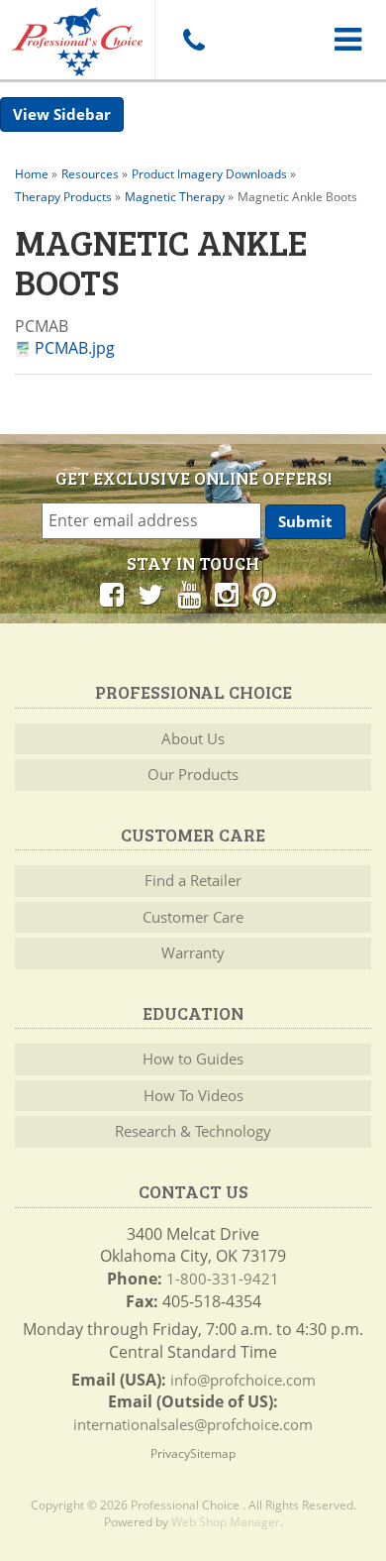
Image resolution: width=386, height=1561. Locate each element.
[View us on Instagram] (227, 594)
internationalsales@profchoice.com (193, 1424)
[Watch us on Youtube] (189, 594)
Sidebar (82, 114)
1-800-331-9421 (222, 1278)
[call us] (193, 39)
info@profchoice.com (243, 1380)
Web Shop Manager (225, 1521)
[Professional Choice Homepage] (77, 38)
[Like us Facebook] (112, 594)
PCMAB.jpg (75, 348)
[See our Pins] (264, 594)
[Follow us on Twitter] (150, 594)
